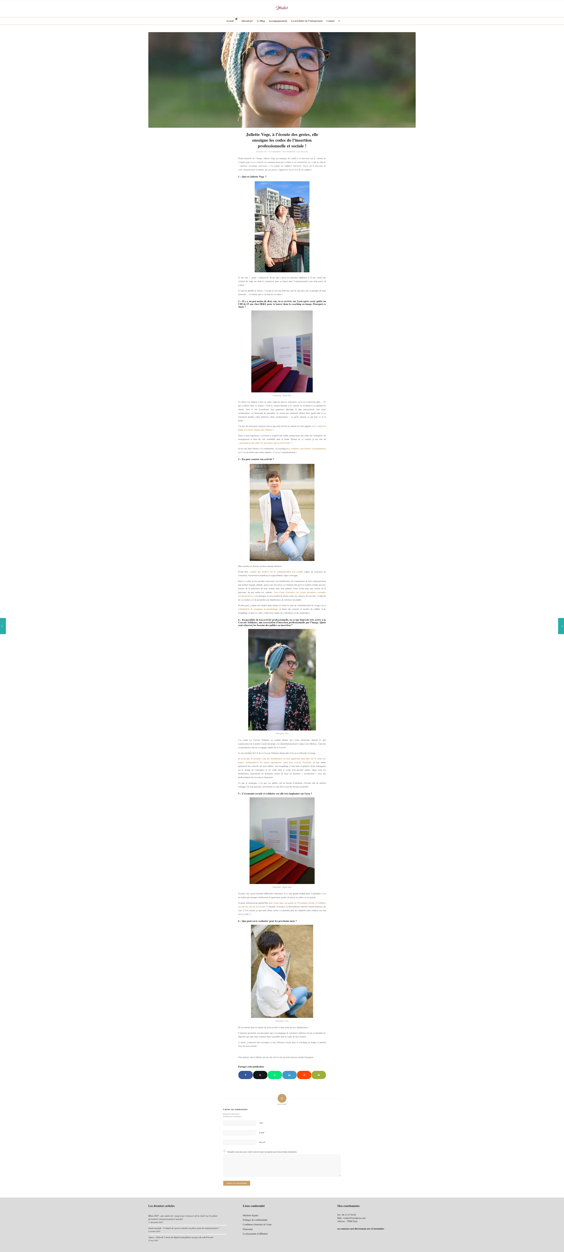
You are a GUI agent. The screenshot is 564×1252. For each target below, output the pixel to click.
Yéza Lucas (304, 151)
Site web (262, 1142)
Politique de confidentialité (255, 1219)
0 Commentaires (275, 151)
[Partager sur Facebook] (245, 1075)
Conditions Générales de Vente (257, 1224)
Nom (261, 1123)
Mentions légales (250, 1215)
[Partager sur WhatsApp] (275, 1075)
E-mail (262, 1132)
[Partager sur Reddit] (304, 1075)
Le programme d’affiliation (255, 1233)
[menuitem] (232, 21)
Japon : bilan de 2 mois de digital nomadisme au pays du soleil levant (180, 1237)
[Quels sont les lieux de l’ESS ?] (561, 626)
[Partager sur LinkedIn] (289, 1075)
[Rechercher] (338, 21)
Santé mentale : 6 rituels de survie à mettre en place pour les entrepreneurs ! (183, 1228)
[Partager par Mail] (319, 1075)
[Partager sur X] (260, 1075)
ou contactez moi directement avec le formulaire (360, 1228)
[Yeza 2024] (282, 8)
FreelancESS (290, 151)
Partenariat (248, 1229)
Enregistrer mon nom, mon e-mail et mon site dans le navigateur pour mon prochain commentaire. (262, 1152)
